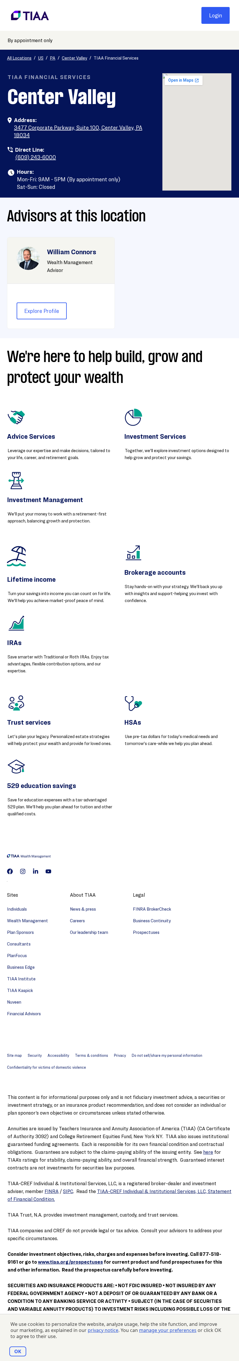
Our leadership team (89, 932)
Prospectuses (146, 932)
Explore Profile (41, 310)
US (40, 58)
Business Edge (21, 967)
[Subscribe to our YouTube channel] (48, 871)
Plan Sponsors (20, 932)
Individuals (17, 909)
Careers (77, 920)
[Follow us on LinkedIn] (35, 871)
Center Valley (74, 58)
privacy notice (103, 1330)
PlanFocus (17, 955)
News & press (83, 909)
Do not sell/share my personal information (167, 1055)
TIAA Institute (21, 979)
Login (215, 15)
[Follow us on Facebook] (10, 871)
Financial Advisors (24, 1013)
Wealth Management (27, 920)
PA (52, 58)
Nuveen (14, 1002)
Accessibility (58, 1055)
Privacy (120, 1055)
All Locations (19, 58)
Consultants (19, 944)
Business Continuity (152, 920)
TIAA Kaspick (20, 990)
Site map (14, 1055)
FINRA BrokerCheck (152, 909)
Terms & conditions (91, 1055)
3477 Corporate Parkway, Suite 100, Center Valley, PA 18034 (78, 131)
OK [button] (17, 1351)
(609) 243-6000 (35, 157)
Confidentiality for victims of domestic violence (46, 1067)
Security (35, 1055)
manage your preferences (167, 1330)
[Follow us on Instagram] (23, 871)
